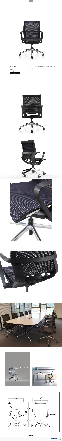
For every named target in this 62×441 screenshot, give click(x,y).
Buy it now (15, 73)
